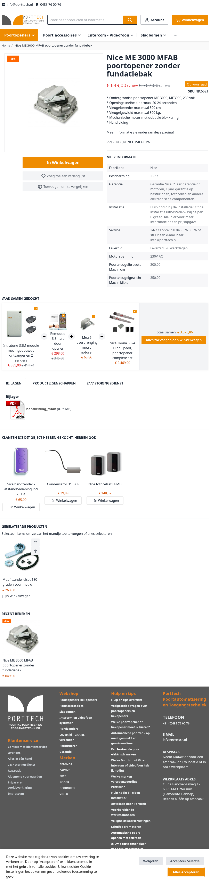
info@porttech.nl (20, 4)
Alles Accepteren (186, 872)
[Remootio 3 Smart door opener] (58, 321)
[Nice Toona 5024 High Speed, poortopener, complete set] (122, 323)
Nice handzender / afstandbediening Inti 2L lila (21, 489)
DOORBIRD (67, 788)
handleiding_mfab (41, 409)
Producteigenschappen (54, 383)
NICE (62, 776)
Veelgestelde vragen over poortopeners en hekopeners (129, 711)
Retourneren (68, 746)
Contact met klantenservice (27, 747)
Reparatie (14, 770)
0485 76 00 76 (50, 4)
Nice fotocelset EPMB (104, 484)
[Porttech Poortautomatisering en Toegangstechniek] (25, 712)
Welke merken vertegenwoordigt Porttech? (124, 781)
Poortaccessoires (71, 706)
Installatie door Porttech (129, 804)
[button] (35, 542)
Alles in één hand (20, 759)
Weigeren (151, 861)
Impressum (16, 793)
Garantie (65, 752)
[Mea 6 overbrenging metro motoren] (86, 323)
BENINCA (65, 764)
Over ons (14, 753)
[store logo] (23, 20)
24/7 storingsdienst (21, 765)
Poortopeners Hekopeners (78, 700)
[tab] (14, 383)
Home (6, 45)
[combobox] (92, 20)
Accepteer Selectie (185, 861)
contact (178, 757)
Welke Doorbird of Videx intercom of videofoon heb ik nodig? (130, 765)
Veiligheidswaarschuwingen (131, 821)
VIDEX (63, 794)
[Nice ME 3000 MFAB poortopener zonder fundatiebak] (21, 637)
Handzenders (68, 729)
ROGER (64, 782)
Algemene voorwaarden (25, 776)
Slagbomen (67, 712)
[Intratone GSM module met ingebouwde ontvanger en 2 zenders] (21, 323)
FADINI (64, 770)
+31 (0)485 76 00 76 (176, 723)
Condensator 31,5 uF (63, 484)
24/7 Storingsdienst (105, 383)
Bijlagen (14, 383)
